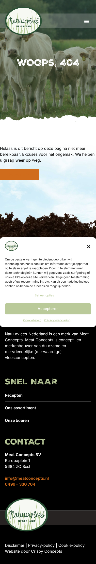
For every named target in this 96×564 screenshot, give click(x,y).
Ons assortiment (20, 407)
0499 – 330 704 (20, 484)
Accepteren (48, 308)
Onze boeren (17, 420)
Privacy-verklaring (57, 320)
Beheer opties (44, 295)
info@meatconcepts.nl (27, 478)
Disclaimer (14, 545)
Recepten (14, 395)
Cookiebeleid (32, 320)
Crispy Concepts (46, 551)
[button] (88, 246)
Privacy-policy (41, 545)
